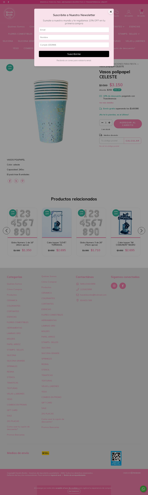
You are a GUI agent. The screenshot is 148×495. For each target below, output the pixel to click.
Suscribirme (74, 53)
